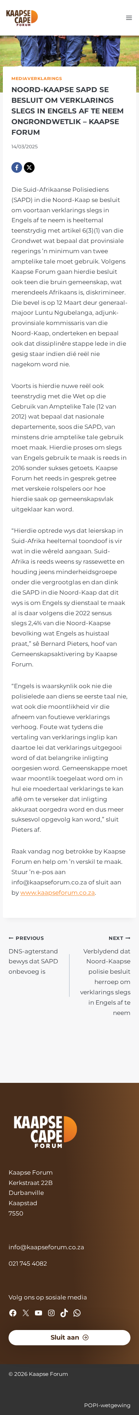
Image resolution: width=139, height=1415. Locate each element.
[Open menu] (128, 17)
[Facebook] (16, 167)
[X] (29, 167)
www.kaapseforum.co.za (57, 892)
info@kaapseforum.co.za (46, 1247)
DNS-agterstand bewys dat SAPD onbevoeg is (33, 955)
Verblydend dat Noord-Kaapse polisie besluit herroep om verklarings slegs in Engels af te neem (105, 975)
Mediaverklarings (36, 78)
